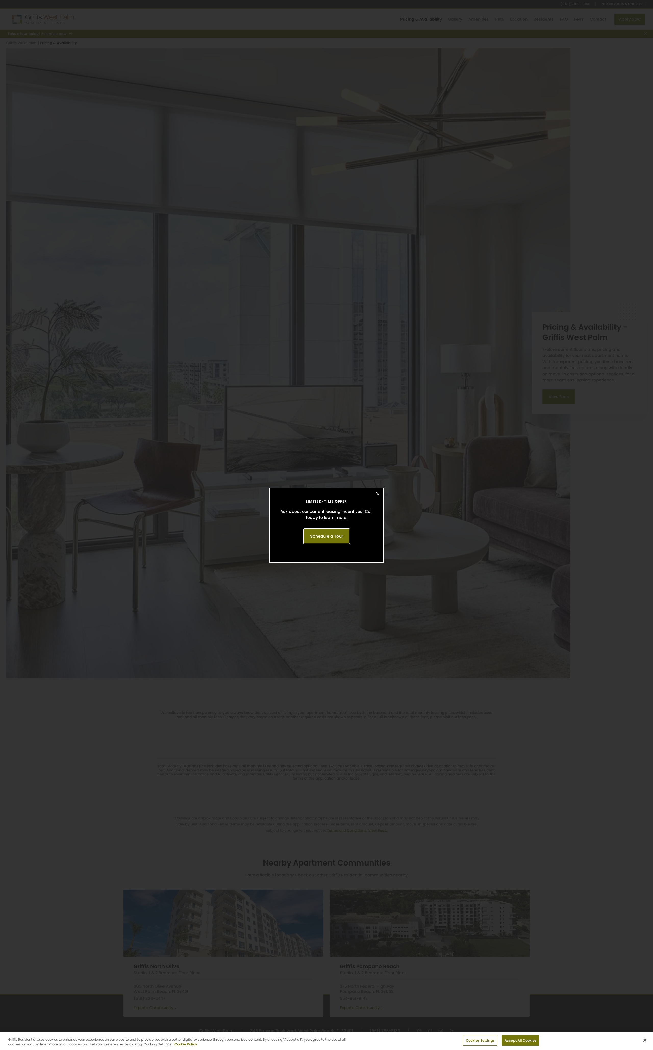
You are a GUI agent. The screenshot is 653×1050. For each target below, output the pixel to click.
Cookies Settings (480, 1040)
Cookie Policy (185, 1044)
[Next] (644, 525)
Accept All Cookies (520, 1040)
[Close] (644, 1040)
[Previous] (9, 525)
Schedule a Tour (326, 536)
